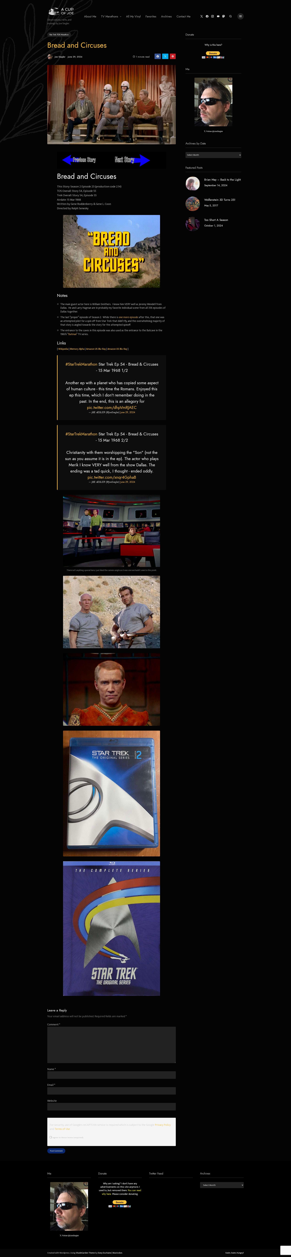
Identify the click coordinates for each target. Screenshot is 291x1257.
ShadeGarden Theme (85, 1253)
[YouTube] (218, 16)
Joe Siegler (60, 56)
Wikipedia (63, 349)
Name (51, 1069)
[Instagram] (212, 16)
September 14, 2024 (215, 185)
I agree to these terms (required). (68, 1137)
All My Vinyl (133, 16)
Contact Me (184, 16)
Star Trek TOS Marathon (59, 34)
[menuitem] (90, 16)
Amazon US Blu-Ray (96, 349)
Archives (166, 16)
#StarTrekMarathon (81, 364)
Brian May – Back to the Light (222, 180)
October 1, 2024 (213, 225)
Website (52, 1100)
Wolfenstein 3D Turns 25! (219, 200)
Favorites (151, 16)
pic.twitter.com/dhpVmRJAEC (112, 407)
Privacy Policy (163, 1125)
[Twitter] (201, 16)
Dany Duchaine (104, 1253)
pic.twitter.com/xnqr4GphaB (112, 477)
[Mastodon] (223, 16)
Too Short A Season (216, 220)
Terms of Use (62, 1129)
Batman (72, 334)
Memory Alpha (77, 349)
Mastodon (117, 1253)
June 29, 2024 (127, 412)
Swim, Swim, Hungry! (234, 1253)
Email (51, 1085)
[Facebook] (207, 16)
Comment (53, 1024)
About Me (90, 16)
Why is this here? (213, 45)
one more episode (128, 317)
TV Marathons (109, 16)
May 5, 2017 (211, 205)
